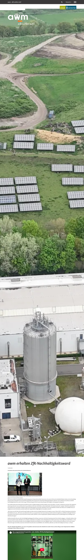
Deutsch (68, 2)
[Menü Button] (75, 2)
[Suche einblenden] (62, 2)
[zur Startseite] (68, 7)
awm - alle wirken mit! (14, 2)
